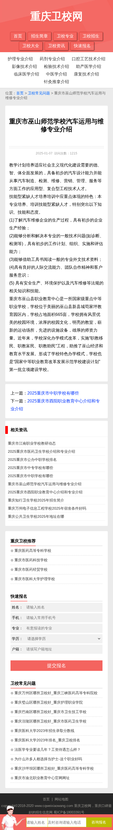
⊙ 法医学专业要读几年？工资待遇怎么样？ (46, 749)
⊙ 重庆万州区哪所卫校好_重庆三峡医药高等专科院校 (54, 693)
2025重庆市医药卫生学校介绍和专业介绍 (41, 451)
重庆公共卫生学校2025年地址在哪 (36, 516)
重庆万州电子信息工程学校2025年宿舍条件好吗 (47, 508)
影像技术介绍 (24, 66)
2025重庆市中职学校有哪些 (53, 393)
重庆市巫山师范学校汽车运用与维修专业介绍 (44, 484)
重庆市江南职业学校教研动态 (32, 443)
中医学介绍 (56, 74)
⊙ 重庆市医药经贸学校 (29, 569)
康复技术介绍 (86, 74)
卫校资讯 (56, 46)
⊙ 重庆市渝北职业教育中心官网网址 (40, 778)
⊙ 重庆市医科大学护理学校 (33, 579)
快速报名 (82, 46)
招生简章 (39, 36)
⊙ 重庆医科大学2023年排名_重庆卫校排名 (45, 740)
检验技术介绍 (56, 66)
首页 (18, 36)
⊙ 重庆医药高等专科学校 (31, 550)
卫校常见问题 (39, 93)
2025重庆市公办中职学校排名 (32, 459)
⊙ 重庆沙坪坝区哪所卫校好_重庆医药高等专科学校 (52, 768)
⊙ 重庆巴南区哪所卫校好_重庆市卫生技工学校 (48, 712)
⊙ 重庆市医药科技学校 (29, 560)
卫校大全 (30, 46)
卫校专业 (65, 36)
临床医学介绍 (26, 74)
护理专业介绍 (20, 59)
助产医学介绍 (88, 66)
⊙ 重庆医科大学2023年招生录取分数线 (42, 731)
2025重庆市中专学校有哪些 (30, 468)
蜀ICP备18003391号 (69, 812)
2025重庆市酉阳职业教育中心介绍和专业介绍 (45, 492)
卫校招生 (91, 36)
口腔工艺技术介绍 (88, 59)
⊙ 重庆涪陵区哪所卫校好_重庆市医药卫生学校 (48, 721)
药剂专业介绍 (52, 59)
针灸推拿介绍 (56, 81)
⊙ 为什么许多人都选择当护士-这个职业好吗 (46, 759)
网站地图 (61, 799)
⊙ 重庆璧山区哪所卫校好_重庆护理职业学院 (47, 702)
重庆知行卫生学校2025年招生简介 (36, 500)
